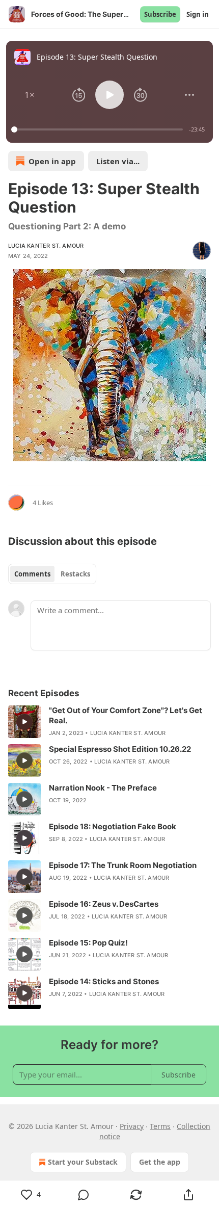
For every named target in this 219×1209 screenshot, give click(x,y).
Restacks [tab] (75, 574)
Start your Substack (83, 1162)
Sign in (197, 14)
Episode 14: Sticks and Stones (104, 981)
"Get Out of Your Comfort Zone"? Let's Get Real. (125, 715)
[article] (109, 721)
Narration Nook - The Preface (103, 788)
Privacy (132, 1126)
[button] (29, 95)
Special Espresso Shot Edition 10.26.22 (120, 749)
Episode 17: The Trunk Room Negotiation (123, 865)
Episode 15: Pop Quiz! (88, 943)
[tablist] (52, 574)
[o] (24, 722)
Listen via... (118, 161)
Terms (160, 1126)
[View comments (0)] (83, 1195)
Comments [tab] (32, 574)
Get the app (159, 1162)
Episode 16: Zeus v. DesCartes (103, 904)
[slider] (98, 129)
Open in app (52, 161)
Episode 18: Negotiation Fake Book (112, 826)
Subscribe (160, 14)
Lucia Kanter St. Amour (46, 245)
